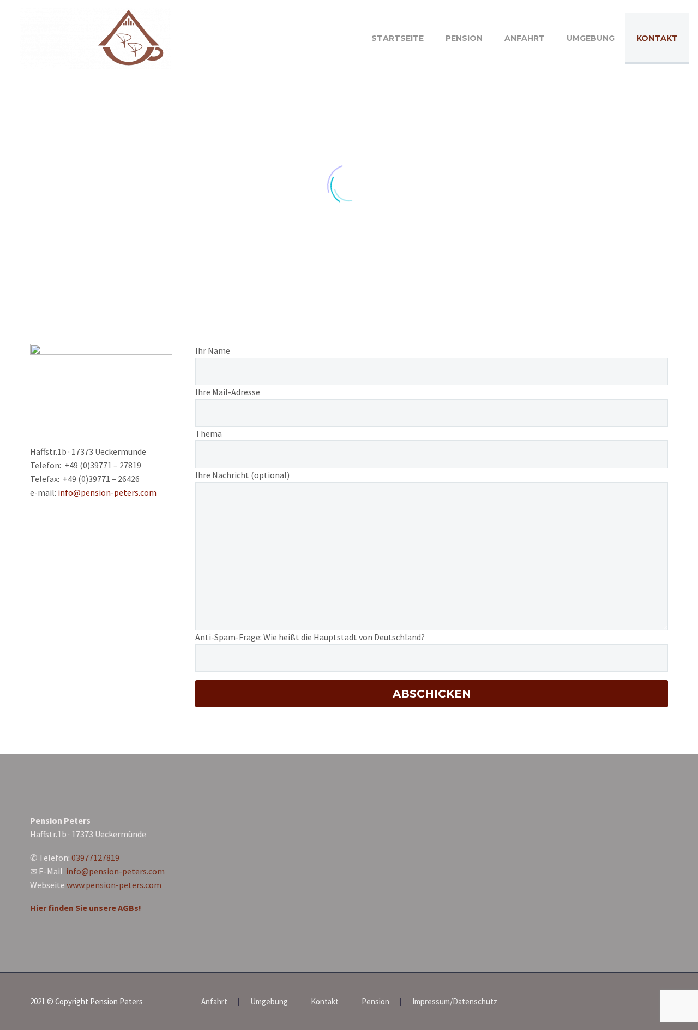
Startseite (397, 38)
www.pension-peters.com (114, 884)
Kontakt (657, 38)
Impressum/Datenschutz (454, 1002)
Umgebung (591, 38)
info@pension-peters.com (107, 492)
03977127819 (95, 857)
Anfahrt (524, 38)
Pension (464, 38)
